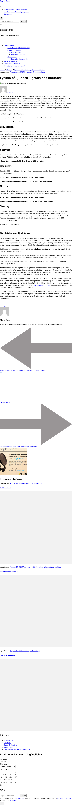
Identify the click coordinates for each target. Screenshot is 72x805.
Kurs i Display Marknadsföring (19, 48)
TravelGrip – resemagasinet (14, 66)
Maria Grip (11, 92)
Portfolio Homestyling (19, 59)
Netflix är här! (5, 488)
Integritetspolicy (10, 747)
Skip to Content (6, 1)
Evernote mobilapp (7, 655)
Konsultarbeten (10, 45)
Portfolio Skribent (18, 54)
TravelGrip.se (9, 740)
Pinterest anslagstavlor (9, 571)
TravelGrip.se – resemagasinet (15, 9)
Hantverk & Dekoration (12, 64)
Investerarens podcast (41, 285)
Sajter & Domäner (11, 61)
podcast (3, 306)
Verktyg (42, 72)
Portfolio (7, 743)
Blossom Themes (64, 798)
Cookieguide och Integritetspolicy (17, 749)
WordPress (14, 800)
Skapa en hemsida (14, 50)
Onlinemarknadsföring (45, 567)
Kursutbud (8, 14)
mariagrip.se (6, 29)
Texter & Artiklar (14, 52)
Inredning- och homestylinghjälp (16, 12)
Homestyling (12, 57)
